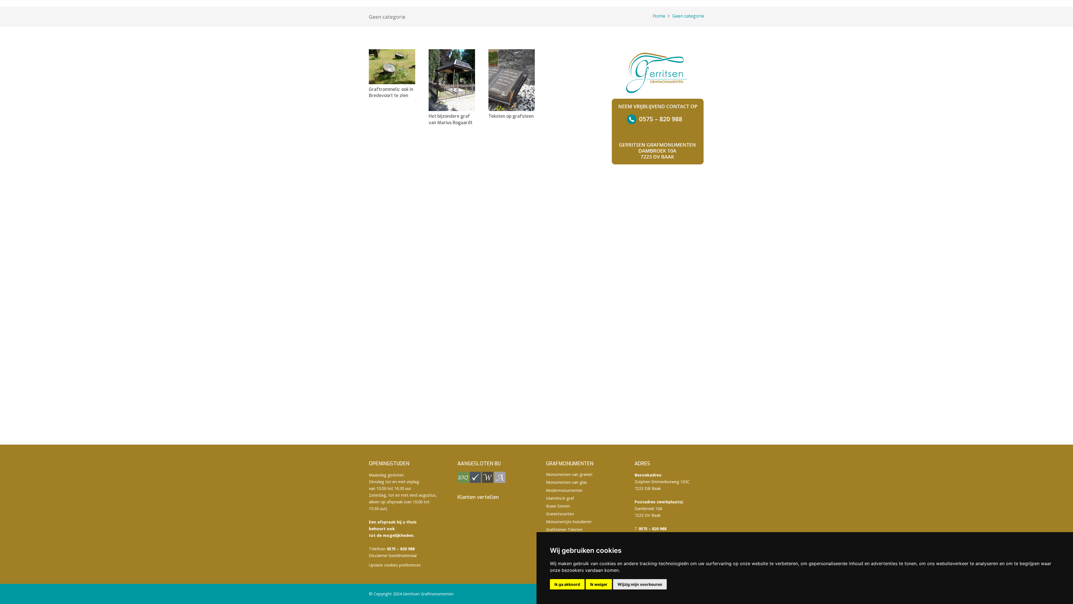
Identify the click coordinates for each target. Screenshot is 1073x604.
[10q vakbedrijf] (463, 481)
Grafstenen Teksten (564, 529)
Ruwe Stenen (558, 506)
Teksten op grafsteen (511, 116)
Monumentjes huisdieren (569, 521)
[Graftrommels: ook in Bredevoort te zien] (392, 66)
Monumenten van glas (566, 482)
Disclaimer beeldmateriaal (393, 555)
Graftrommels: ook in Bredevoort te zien (391, 92)
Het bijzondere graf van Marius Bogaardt (451, 119)
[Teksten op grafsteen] (511, 80)
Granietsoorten (560, 513)
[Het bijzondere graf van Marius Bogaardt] (452, 80)
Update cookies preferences (395, 565)
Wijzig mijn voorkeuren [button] (640, 584)
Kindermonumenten (564, 490)
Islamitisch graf (560, 498)
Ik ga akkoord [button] (567, 584)
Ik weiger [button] (598, 584)
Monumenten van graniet (569, 474)
